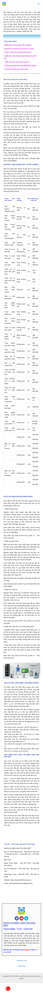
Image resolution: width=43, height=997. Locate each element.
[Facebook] (17, 918)
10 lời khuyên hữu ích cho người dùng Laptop (20, 65)
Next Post (21, 966)
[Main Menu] (38, 4)
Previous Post (22, 960)
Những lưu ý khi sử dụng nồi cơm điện (17, 45)
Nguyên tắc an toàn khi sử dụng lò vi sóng (19, 48)
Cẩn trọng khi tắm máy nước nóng (16, 69)
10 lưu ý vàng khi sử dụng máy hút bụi (17, 52)
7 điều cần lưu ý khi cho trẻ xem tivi (16, 62)
